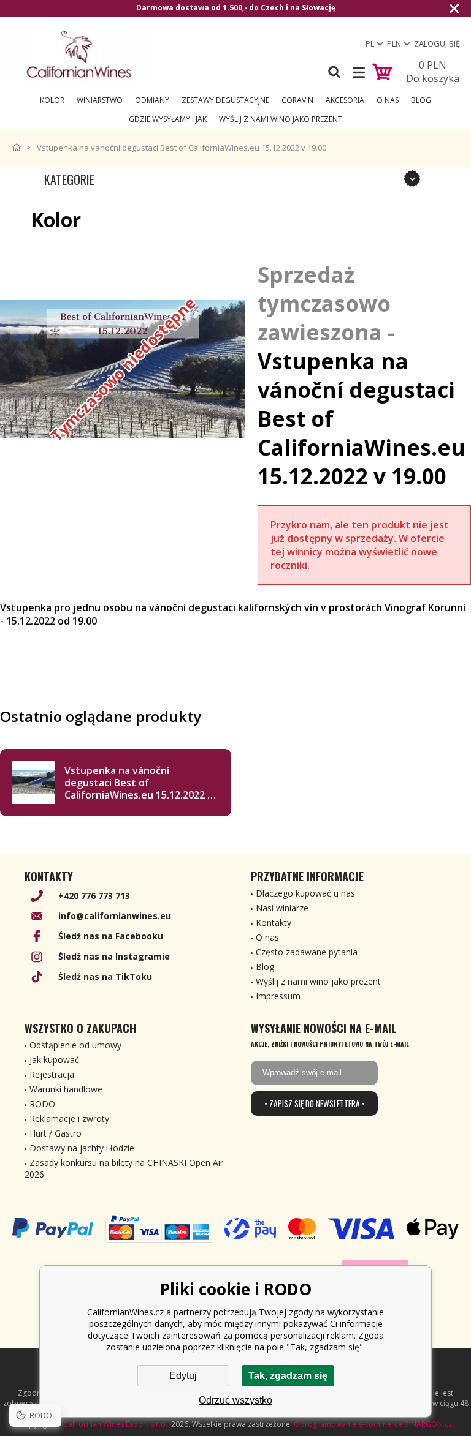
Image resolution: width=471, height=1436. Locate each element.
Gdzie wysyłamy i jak (168, 119)
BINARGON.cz (428, 1424)
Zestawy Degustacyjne (225, 100)
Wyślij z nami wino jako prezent (280, 119)
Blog (421, 100)
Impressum (278, 996)
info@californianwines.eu (114, 916)
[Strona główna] (19, 147)
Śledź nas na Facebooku (110, 936)
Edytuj (183, 1375)
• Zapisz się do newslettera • (314, 1103)
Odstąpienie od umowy (75, 1045)
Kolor (52, 100)
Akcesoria (345, 100)
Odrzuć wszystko (235, 1400)
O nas (388, 100)
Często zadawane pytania (307, 952)
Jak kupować (54, 1060)
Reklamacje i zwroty (69, 1118)
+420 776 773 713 (94, 895)
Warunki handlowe (65, 1089)
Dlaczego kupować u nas (305, 893)
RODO (42, 1104)
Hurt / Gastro (55, 1133)
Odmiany (152, 100)
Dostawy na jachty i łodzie (81, 1148)
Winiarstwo (100, 100)
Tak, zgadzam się (287, 1375)
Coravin (297, 100)
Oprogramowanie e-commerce (348, 1424)
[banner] (76, 54)
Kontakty (273, 922)
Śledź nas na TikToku (105, 976)
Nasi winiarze (282, 908)
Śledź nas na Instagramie (114, 956)
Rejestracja (51, 1074)
